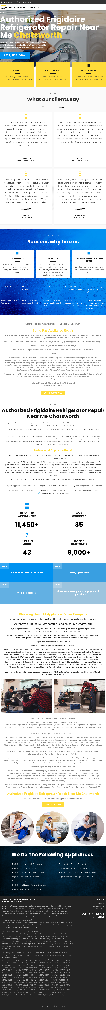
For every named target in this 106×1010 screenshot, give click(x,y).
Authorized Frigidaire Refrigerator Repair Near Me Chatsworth (53, 413)
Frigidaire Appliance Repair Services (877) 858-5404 (21, 7)
